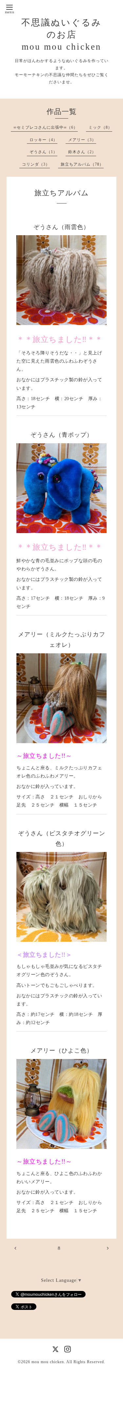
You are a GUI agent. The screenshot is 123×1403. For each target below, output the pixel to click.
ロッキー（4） (43, 140)
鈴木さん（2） (82, 152)
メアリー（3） (82, 140)
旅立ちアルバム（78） (82, 164)
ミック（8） (100, 127)
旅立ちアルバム (61, 193)
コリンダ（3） (36, 164)
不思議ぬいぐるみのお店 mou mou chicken (61, 35)
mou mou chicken (47, 1362)
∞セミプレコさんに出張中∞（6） (45, 127)
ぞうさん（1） (43, 152)
